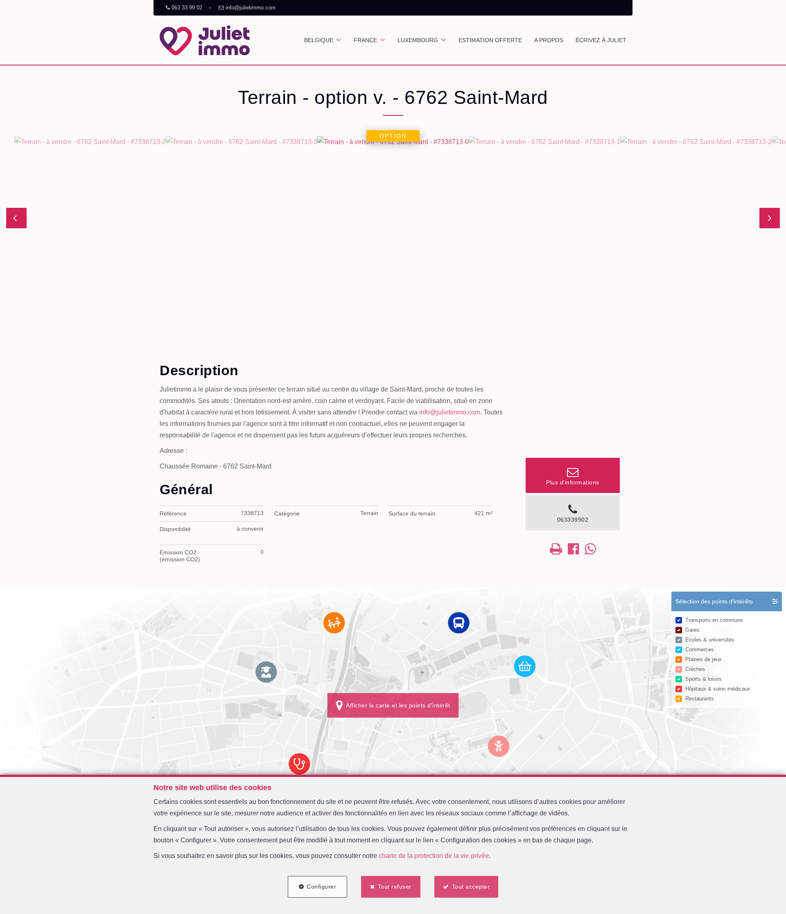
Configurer (321, 886)
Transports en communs (714, 620)
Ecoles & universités (709, 640)
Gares (692, 630)
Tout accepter (471, 886)
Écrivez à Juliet (601, 40)
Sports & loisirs (703, 679)
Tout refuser (394, 886)
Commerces (699, 649)
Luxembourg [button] (418, 40)
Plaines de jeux (703, 659)
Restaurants (699, 699)
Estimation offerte (490, 40)
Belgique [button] (318, 40)
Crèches (695, 669)
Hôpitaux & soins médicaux (717, 689)
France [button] (365, 40)
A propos (548, 40)
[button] (726, 601)
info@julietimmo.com (449, 412)
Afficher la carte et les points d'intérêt (396, 705)
